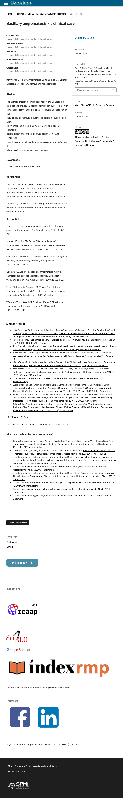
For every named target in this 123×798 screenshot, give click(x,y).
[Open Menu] (6, 3)
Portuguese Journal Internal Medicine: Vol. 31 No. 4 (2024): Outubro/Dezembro (68, 365)
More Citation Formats (87, 90)
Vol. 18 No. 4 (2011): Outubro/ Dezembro (47, 14)
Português (11, 542)
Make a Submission (18, 522)
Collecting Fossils (34, 495)
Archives (20, 14)
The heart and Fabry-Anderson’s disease (49, 339)
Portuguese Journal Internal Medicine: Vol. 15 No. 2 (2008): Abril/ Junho (62, 400)
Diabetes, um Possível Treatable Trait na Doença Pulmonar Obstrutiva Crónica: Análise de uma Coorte (64, 333)
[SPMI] (18, 789)
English (10, 546)
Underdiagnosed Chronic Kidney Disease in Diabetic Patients (69, 407)
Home (9, 14)
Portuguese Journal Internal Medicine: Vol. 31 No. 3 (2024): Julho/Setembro (72, 391)
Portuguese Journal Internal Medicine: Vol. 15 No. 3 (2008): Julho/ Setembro (63, 349)
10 (23, 417)
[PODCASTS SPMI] (22, 565)
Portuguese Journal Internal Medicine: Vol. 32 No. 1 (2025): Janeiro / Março (50, 336)
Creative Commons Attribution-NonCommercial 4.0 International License (94, 141)
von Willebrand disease (38, 378)
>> (28, 417)
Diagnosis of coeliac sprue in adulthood (43, 371)
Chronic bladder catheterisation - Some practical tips (51, 466)
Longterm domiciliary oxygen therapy (44, 482)
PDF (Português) (86, 38)
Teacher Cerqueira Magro (38, 489)
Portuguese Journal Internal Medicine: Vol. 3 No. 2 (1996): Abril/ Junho (71, 453)
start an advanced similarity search (37, 424)
